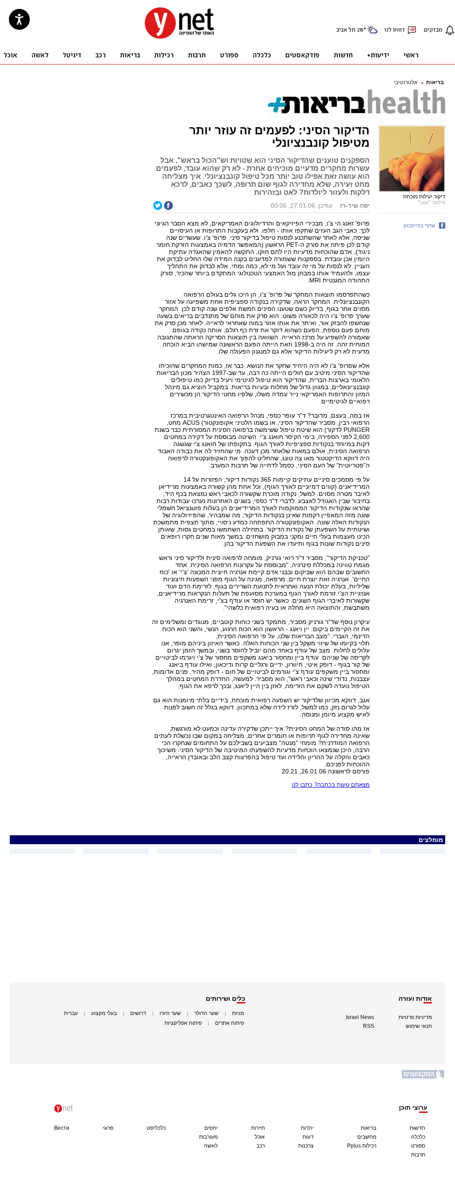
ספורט (418, 1146)
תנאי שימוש (419, 1026)
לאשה (211, 1146)
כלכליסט (156, 1128)
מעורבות (208, 1137)
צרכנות (306, 1146)
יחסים (211, 1128)
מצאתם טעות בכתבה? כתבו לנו (331, 784)
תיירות (258, 1128)
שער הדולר (206, 1013)
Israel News (360, 1017)
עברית (71, 1013)
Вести (61, 1128)
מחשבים (366, 1137)
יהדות (307, 1128)
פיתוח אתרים (229, 1023)
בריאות (435, 82)
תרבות (418, 1155)
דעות (308, 1137)
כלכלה (418, 1137)
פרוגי (108, 1128)
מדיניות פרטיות (415, 1017)
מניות (238, 1013)
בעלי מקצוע (104, 1013)
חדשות (417, 1128)
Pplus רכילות (361, 1146)
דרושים (138, 1013)
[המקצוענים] (423, 1077)
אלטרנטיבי (406, 82)
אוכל (260, 1137)
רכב (260, 1146)
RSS (368, 1026)
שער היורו (170, 1013)
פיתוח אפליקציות (183, 1023)
